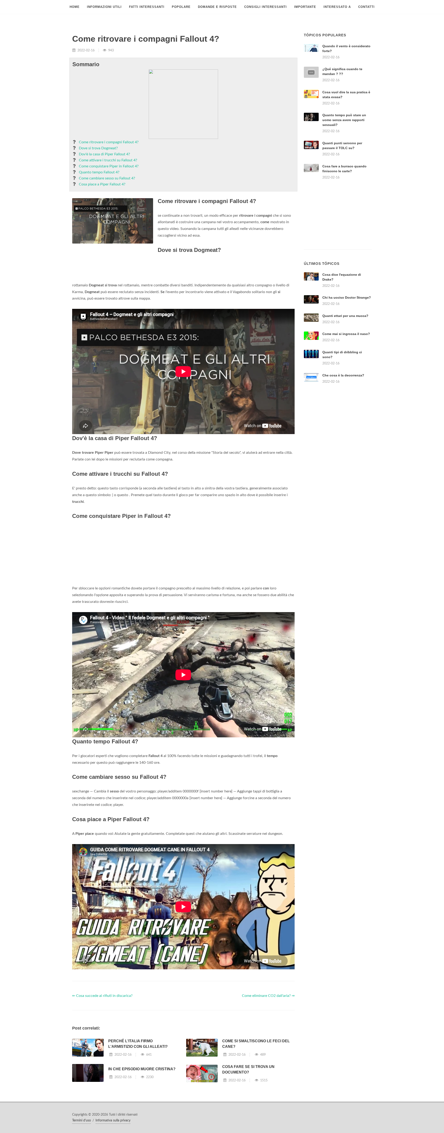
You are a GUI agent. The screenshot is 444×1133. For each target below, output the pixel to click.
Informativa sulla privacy (113, 1120)
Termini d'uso (81, 1120)
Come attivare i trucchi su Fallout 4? (108, 160)
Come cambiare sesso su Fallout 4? (107, 178)
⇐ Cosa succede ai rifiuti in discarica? (102, 996)
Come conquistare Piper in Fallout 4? (109, 166)
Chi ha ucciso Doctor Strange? (346, 297)
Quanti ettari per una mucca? (345, 316)
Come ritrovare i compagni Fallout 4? (109, 142)
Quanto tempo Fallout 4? (99, 172)
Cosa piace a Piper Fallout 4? (102, 184)
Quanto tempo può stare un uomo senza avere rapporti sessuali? (344, 120)
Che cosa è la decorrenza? (343, 375)
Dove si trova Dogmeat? (98, 148)
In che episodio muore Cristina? (142, 1069)
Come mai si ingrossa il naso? (346, 334)
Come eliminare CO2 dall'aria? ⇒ (268, 996)
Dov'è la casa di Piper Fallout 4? (104, 154)
